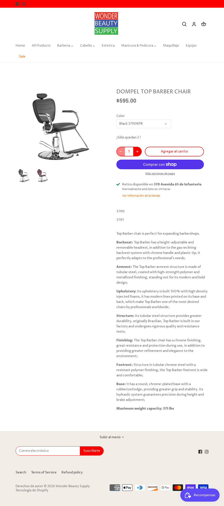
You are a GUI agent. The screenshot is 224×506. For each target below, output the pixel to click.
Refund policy (72, 472)
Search (21, 472)
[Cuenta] (194, 24)
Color (120, 116)
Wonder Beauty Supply (73, 486)
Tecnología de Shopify (32, 490)
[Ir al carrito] (203, 24)
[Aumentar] (137, 151)
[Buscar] (184, 24)
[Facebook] (17, 4)
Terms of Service (44, 472)
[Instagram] (24, 4)
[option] (24, 174)
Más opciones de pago (160, 173)
